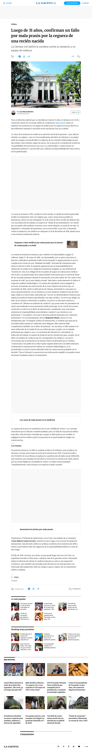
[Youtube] (79, 746)
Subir (86, 746)
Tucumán (14, 581)
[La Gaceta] (46, 3)
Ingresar (86, 3)
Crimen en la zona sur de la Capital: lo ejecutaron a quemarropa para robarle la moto (74, 637)
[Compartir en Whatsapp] (24, 57)
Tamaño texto (19, 589)
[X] (63, 746)
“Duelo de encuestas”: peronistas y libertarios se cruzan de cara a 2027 (78, 718)
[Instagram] (58, 746)
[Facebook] (68, 746)
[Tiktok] (73, 746)
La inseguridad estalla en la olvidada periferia (50, 646)
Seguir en (74, 112)
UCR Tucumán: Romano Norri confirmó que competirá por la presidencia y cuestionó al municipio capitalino (56, 687)
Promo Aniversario (72, 3)
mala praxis (60, 123)
